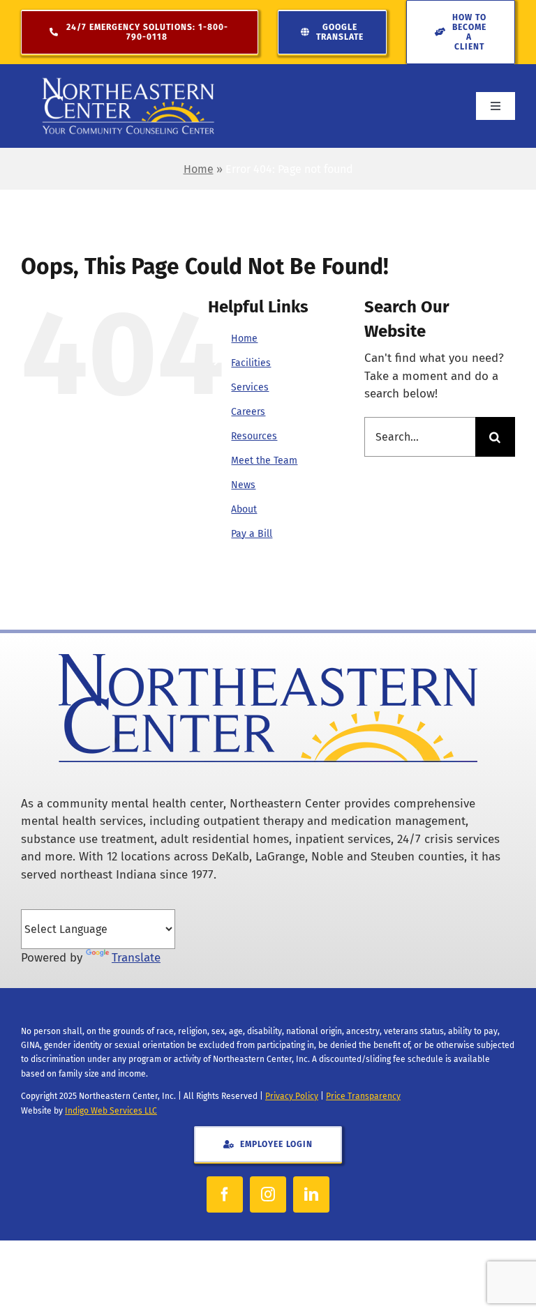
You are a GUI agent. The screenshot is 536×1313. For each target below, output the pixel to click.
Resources (254, 436)
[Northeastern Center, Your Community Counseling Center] (128, 82)
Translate (136, 957)
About (244, 509)
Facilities (251, 363)
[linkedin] (311, 1194)
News (243, 485)
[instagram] (268, 1194)
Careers (248, 412)
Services (250, 387)
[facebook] (225, 1194)
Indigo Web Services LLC (111, 1111)
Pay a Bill (251, 534)
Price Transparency (363, 1096)
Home (199, 169)
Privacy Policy (291, 1096)
